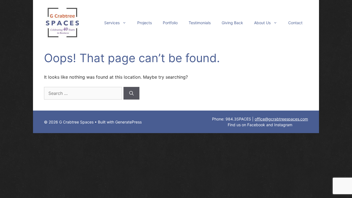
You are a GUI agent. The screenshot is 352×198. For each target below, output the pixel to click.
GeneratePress (128, 122)
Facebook (256, 124)
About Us (262, 22)
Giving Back (232, 22)
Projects (144, 22)
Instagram (283, 124)
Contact (295, 22)
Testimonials (200, 22)
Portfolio (170, 22)
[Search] (131, 93)
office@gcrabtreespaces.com (281, 119)
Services (112, 22)
